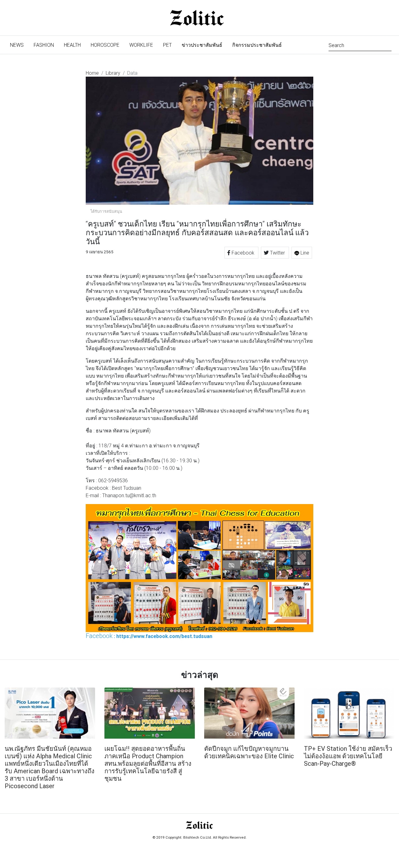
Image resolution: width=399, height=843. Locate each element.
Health (72, 45)
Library (113, 73)
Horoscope (105, 45)
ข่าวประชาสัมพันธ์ (202, 45)
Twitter (277, 253)
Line (304, 253)
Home (92, 73)
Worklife (141, 45)
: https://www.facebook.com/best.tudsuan (149, 636)
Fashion (44, 45)
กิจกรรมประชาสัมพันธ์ (257, 45)
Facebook (243, 253)
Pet (167, 45)
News (19, 44)
